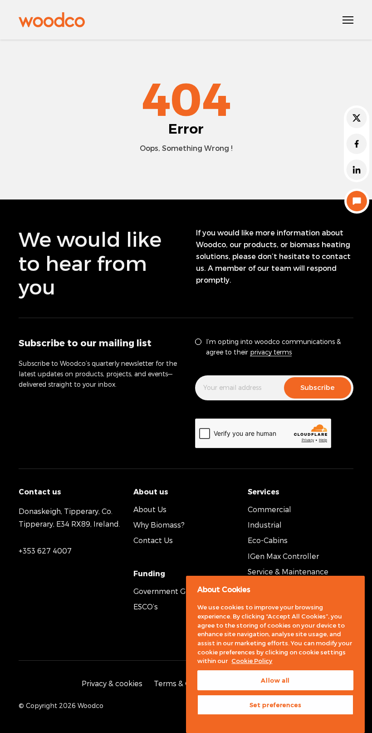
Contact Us (153, 540)
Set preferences (276, 704)
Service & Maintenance (288, 571)
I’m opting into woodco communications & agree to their (273, 347)
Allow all (275, 680)
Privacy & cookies (112, 683)
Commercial (269, 509)
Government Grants (168, 591)
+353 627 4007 (45, 550)
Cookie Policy (251, 660)
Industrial (265, 524)
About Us (149, 509)
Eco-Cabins (268, 540)
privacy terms (271, 352)
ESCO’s (145, 606)
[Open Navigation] (348, 20)
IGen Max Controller (283, 556)
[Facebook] (356, 144)
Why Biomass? (159, 524)
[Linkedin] (356, 170)
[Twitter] (356, 118)
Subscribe (317, 387)
